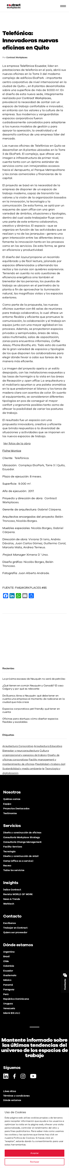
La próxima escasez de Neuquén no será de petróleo (33, 678)
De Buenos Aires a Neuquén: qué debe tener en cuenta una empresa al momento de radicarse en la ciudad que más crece (33, 699)
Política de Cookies (24, 1137)
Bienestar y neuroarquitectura (20, 750)
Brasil (6, 956)
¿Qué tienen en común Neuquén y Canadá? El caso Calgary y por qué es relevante (33, 687)
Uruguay (8, 1003)
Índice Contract (12, 889)
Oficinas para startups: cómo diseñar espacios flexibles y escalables (30, 720)
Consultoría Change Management (22, 842)
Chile (6, 961)
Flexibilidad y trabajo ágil (50, 764)
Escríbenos (9, 923)
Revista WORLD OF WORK (18, 894)
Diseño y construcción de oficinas (22, 832)
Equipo (7, 803)
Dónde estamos (12, 1100)
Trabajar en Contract (15, 927)
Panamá (8, 984)
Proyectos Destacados (16, 808)
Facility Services (12, 846)
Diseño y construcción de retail (20, 856)
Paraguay (8, 989)
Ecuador (8, 970)
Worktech (8, 903)
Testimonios (10, 813)
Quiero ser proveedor (15, 932)
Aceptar (34, 1153)
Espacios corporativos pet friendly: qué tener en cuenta (31, 710)
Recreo (7, 865)
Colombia (8, 966)
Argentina (9, 951)
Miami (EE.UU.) (11, 1013)
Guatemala (9, 975)
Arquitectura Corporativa (17, 746)
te (43, 768)
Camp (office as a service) (18, 861)
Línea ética (9, 1091)
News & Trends (11, 899)
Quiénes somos (11, 799)
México (7, 980)
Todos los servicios (13, 870)
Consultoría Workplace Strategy (21, 837)
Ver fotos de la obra (17, 443)
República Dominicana (16, 999)
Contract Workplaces (16, 57)
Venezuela (9, 1008)
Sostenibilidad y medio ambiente (22, 768)
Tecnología (9, 851)
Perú (5, 994)
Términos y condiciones (16, 1095)
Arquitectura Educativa (48, 746)
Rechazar (34, 1161)
